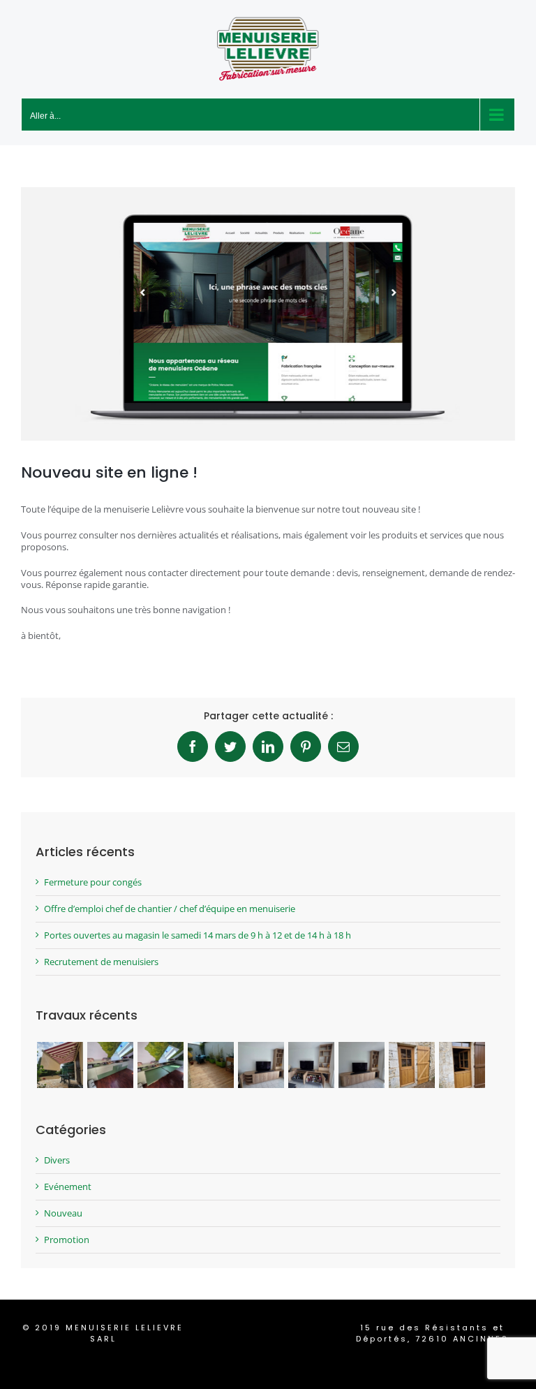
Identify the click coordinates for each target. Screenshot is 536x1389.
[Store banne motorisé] (60, 1065)
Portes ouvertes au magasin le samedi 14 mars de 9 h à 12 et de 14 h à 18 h (197, 935)
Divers (57, 1160)
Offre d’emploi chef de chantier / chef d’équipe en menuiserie (169, 908)
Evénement (67, 1187)
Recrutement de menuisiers (101, 961)
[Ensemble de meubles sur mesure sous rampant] (110, 1065)
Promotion (66, 1240)
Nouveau (63, 1213)
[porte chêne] (462, 1065)
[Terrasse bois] (210, 1065)
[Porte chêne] (411, 1065)
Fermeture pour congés (93, 882)
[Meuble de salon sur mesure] (261, 1065)
